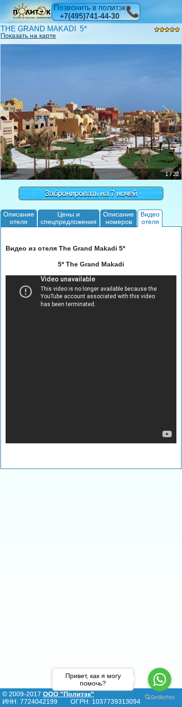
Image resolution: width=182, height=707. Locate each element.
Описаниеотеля (18, 217)
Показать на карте (28, 35)
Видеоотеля (150, 217)
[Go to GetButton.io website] (160, 697)
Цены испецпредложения (69, 217)
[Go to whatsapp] (159, 679)
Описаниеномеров (118, 217)
